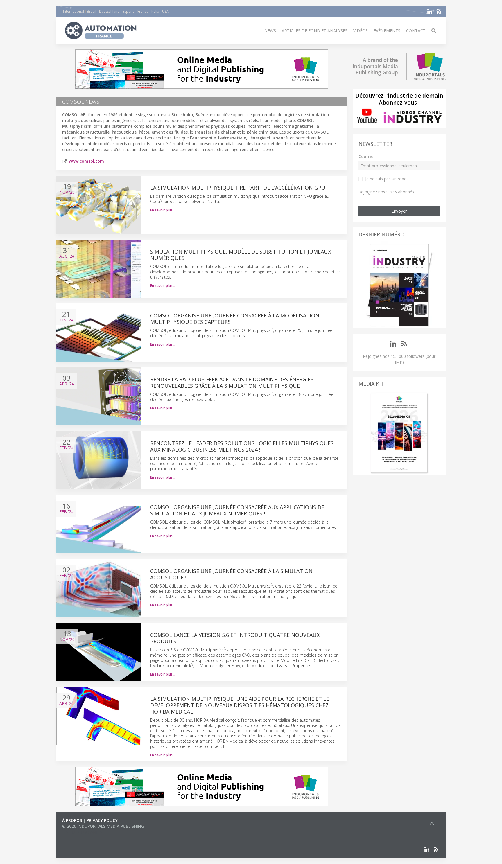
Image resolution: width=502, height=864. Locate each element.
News (270, 30)
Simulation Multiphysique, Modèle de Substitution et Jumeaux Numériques (240, 254)
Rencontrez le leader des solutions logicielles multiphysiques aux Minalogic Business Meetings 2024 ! (242, 446)
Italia (155, 11)
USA (165, 11)
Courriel (366, 156)
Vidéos (360, 30)
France (142, 11)
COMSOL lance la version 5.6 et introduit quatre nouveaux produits (235, 638)
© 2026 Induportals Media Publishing (103, 826)
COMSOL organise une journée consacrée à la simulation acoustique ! (231, 574)
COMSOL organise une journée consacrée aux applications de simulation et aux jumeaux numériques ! (237, 510)
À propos (72, 820)
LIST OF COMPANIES (82, 832)
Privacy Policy (102, 820)
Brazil (91, 11)
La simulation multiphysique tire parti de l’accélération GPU (237, 187)
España (129, 11)
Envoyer (399, 211)
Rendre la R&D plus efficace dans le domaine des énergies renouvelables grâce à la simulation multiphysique (231, 382)
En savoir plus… (162, 210)
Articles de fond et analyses (314, 30)
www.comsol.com (86, 161)
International (73, 11)
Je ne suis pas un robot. (387, 179)
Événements (387, 30)
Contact (416, 30)
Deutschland (109, 11)
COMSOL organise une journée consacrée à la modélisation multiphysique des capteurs (234, 318)
